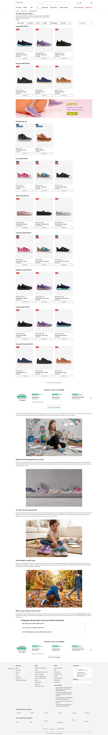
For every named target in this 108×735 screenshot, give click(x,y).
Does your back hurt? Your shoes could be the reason (64, 702)
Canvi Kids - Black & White (61, 187)
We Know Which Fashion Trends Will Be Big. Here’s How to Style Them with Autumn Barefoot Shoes (64, 689)
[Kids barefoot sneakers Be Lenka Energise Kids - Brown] (64, 77)
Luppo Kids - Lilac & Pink (41, 54)
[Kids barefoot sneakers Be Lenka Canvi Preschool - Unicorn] (25, 247)
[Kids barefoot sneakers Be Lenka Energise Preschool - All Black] (44, 358)
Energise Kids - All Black (21, 91)
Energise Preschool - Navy (21, 372)
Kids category (54, 23)
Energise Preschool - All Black (41, 372)
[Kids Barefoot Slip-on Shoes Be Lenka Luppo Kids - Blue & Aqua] (25, 40)
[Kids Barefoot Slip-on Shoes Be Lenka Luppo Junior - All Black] (25, 321)
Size (38, 23)
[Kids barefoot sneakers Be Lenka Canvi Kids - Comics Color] (44, 173)
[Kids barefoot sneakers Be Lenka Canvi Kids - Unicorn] (25, 173)
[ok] (67, 3)
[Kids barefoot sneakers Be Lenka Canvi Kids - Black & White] (64, 173)
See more (17, 20)
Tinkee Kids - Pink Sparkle (21, 224)
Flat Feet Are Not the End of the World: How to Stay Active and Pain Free (63, 705)
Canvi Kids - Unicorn (20, 187)
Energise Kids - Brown (59, 91)
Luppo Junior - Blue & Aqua (61, 335)
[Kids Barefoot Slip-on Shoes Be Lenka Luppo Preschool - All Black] (25, 284)
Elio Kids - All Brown (39, 149)
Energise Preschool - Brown (61, 372)
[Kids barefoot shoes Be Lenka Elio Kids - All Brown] (44, 135)
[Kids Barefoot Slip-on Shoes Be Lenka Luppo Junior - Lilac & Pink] (44, 321)
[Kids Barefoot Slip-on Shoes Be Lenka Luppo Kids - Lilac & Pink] (44, 40)
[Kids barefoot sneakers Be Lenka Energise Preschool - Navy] (25, 358)
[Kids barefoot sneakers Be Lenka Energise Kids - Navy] (44, 77)
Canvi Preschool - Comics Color (42, 261)
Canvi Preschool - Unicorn (21, 261)
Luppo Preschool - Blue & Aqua (61, 298)
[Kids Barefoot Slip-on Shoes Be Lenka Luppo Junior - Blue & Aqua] (64, 321)
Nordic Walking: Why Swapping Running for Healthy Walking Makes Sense (64, 698)
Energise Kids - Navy (39, 91)
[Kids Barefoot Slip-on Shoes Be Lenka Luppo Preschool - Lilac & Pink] (44, 284)
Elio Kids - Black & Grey (21, 149)
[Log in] (88, 3)
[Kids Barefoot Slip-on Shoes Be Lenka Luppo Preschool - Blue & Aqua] (64, 284)
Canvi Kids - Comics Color (41, 187)
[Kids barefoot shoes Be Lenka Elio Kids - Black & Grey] (25, 135)
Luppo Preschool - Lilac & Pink (42, 298)
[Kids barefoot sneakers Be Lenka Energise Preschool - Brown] (64, 358)
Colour (45, 23)
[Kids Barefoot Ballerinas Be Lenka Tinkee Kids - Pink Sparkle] (25, 210)
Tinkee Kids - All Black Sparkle (42, 224)
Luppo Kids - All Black (59, 54)
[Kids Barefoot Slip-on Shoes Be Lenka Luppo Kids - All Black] (64, 40)
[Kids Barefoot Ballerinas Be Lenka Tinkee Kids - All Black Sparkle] (44, 210)
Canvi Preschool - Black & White (62, 261)
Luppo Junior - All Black (21, 335)
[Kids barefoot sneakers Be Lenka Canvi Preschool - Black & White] (64, 247)
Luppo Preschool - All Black (22, 298)
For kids (63, 23)
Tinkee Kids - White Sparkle (61, 224)
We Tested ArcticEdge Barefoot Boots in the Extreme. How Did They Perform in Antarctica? (64, 694)
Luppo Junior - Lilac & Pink (41, 335)
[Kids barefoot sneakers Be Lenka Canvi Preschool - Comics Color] (44, 247)
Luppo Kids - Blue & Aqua (21, 54)
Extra (22, 23)
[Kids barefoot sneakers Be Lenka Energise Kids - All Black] (25, 77)
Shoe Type (30, 23)
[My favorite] (85, 3)
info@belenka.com (81, 675)
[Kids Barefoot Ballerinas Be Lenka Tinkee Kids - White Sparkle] (64, 210)
